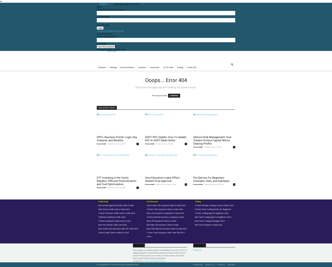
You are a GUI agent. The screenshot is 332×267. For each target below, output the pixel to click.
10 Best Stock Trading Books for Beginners (213, 209)
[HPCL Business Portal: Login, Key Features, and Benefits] (118, 123)
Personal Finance (127, 67)
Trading (180, 67)
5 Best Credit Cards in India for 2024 (113, 232)
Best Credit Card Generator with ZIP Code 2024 (118, 228)
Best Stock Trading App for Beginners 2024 (213, 217)
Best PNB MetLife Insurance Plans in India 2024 (167, 228)
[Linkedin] (104, 4)
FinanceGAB (101, 144)
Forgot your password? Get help (110, 31)
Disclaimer (231, 265)
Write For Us (210, 265)
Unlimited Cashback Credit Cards (112, 217)
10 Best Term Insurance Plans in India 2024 (165, 209)
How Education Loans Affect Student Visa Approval (162, 179)
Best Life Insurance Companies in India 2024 (165, 213)
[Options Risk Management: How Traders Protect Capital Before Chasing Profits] (214, 123)
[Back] (143, 4)
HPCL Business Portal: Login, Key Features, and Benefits (117, 139)
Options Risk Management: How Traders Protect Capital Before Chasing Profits (212, 140)
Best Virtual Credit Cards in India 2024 (114, 209)
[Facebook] (100, 4)
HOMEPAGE (174, 96)
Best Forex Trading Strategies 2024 (209, 221)
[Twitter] (107, 4)
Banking (113, 67)
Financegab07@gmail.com (154, 261)
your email (101, 43)
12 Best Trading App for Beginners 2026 (212, 213)
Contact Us (221, 265)
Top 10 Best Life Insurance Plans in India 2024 (166, 205)
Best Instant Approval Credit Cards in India (116, 205)
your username (103, 16)
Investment (154, 67)
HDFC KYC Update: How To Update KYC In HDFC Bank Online (165, 139)
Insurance (142, 67)
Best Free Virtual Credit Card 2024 (112, 225)
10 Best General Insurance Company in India (165, 217)
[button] (232, 65)
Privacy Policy (198, 265)
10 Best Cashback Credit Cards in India (114, 221)
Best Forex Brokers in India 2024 (208, 225)
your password (103, 25)
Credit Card (191, 67)
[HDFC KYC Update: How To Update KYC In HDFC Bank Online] (166, 123)
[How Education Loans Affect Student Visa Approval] (166, 164)
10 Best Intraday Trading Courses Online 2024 (214, 205)
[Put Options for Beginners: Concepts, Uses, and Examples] (214, 164)
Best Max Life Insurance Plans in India (162, 225)
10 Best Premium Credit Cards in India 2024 (116, 213)
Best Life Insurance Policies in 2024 (161, 221)
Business (102, 67)
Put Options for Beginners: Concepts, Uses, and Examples (211, 179)
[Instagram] (102, 4)
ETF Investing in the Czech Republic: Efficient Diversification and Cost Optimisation (116, 181)
